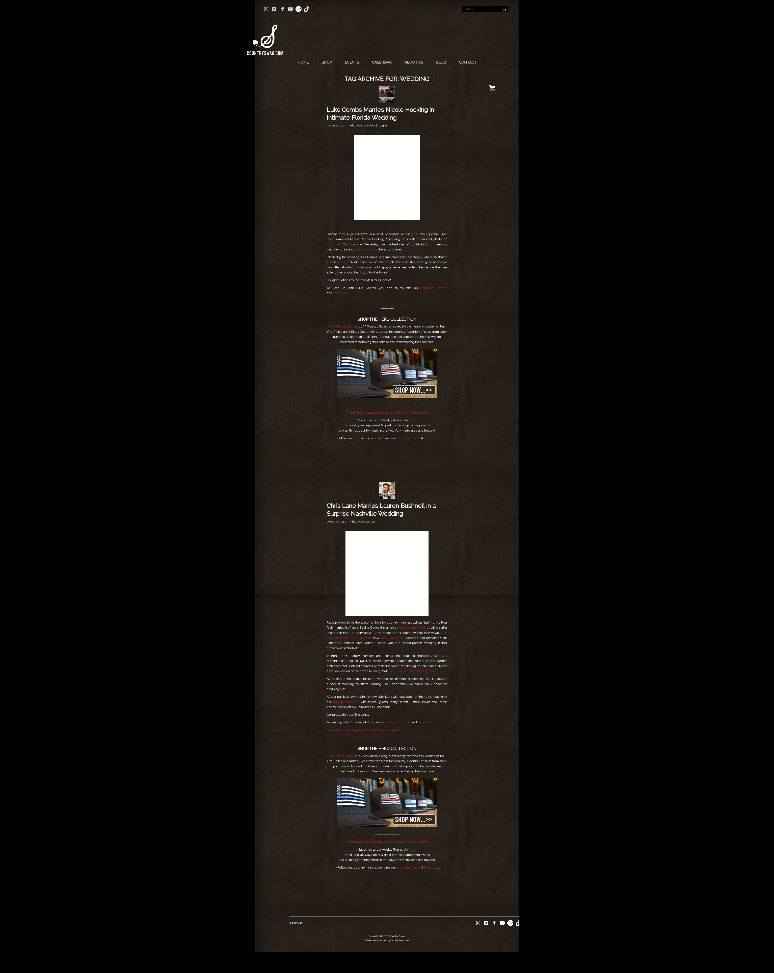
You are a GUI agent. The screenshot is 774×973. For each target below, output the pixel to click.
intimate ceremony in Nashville (349, 637)
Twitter (442, 288)
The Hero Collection (344, 326)
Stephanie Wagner (377, 125)
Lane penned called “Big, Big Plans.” (413, 671)
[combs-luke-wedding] (387, 94)
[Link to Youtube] (290, 9)
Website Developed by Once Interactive (387, 940)
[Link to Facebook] (282, 9)
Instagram (334, 244)
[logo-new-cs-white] (265, 37)
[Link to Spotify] (298, 9)
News (360, 125)
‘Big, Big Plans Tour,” (346, 702)
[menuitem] (303, 62)
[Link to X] (274, 9)
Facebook (340, 293)
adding (342, 262)
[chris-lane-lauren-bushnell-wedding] (387, 490)
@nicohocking (367, 249)
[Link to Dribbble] (307, 9)
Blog (353, 125)
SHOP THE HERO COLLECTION (387, 319)
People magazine (392, 637)
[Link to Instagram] (266, 9)
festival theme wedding (413, 627)
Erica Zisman (367, 521)
